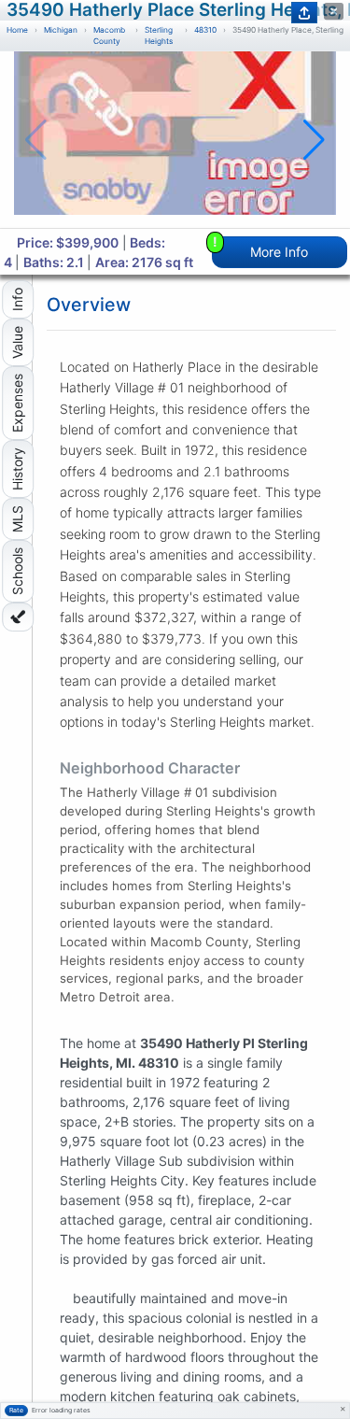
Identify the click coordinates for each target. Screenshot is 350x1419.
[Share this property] (304, 12)
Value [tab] (17, 342)
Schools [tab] (17, 571)
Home (17, 30)
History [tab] (17, 468)
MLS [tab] (17, 518)
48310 (205, 30)
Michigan (60, 30)
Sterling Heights (159, 36)
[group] (175, 139)
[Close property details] (333, 11)
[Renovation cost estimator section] (18, 617)
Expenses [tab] (17, 403)
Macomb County (109, 36)
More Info (261, 248)
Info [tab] (17, 299)
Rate (16, 1410)
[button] (314, 140)
